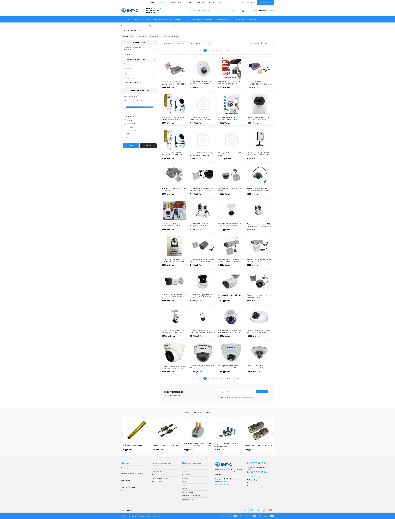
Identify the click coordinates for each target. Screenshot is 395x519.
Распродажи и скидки (158, 475)
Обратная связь (130, 516)
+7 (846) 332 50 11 (145, 516)
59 (154, 82)
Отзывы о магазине (188, 492)
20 (154, 59)
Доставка (189, 2)
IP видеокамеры (129, 68)
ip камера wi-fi (154, 36)
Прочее (126, 73)
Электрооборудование (128, 487)
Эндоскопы (127, 64)
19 (154, 64)
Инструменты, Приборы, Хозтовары (132, 473)
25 (154, 48)
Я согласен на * (237, 397)
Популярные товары (158, 471)
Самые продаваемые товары (197, 412)
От (125, 101)
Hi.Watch (131, 123)
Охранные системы (127, 477)
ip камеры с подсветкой (171, 36)
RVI (129, 134)
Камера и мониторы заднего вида (134, 59)
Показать (131, 145)
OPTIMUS (131, 130)
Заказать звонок (265, 2)
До (137, 101)
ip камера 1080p (128, 36)
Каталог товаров (132, 19)
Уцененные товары (157, 482)
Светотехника (125, 480)
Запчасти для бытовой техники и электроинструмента (131, 469)
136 (154, 78)
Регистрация (250, 2)
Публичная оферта (187, 499)
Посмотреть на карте (222, 484)
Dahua (130, 120)
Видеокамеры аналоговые (132, 82)
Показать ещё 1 (129, 137)
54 (154, 73)
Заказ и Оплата (176, 2)
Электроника (125, 484)
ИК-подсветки (128, 54)
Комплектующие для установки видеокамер (133, 48)
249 (154, 68)
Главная (152, 2)
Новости (221, 2)
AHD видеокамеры (129, 78)
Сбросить (148, 145)
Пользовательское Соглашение (192, 496)
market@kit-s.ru (258, 477)
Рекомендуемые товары (159, 478)
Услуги (211, 2)
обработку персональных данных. (242, 397)
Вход (242, 2)
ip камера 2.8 (141, 36)
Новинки (154, 468)
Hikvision (131, 127)
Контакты (200, 2)
